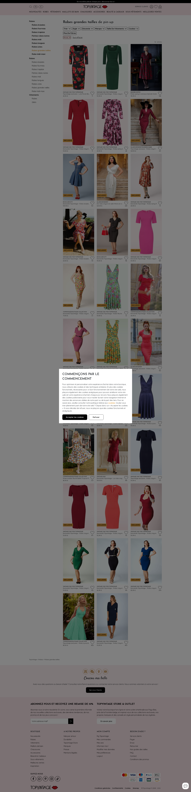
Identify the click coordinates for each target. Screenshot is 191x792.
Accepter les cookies (75, 417)
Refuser (96, 417)
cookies (111, 403)
